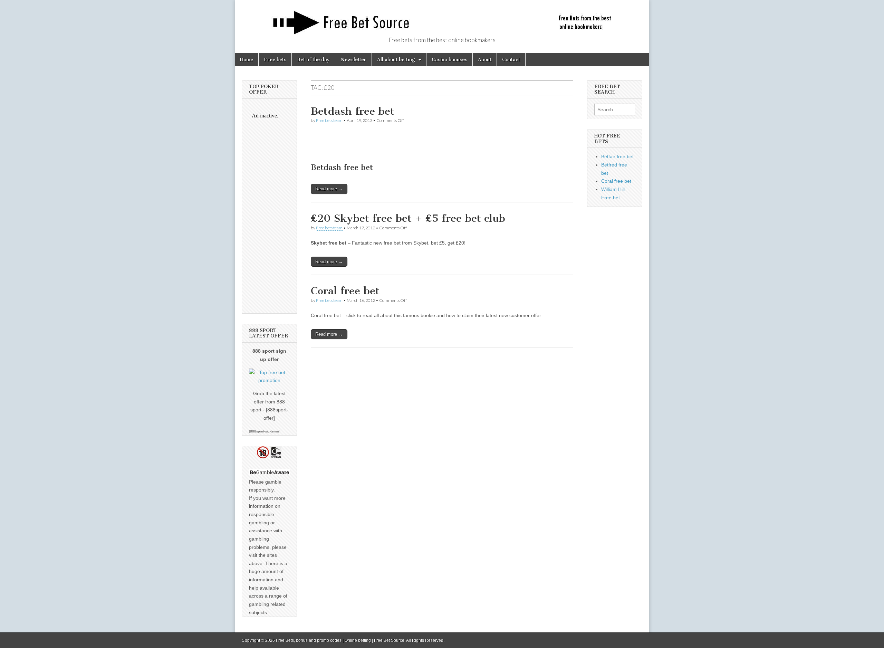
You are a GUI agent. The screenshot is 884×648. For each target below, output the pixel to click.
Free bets (275, 60)
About (484, 60)
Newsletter (353, 60)
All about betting (396, 60)
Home (246, 60)
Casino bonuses (449, 60)
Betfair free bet (617, 156)
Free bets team (329, 120)
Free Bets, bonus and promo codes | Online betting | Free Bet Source (340, 640)
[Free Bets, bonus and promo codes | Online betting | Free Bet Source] (442, 18)
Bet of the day (313, 60)
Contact (511, 60)
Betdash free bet (352, 111)
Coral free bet (345, 291)
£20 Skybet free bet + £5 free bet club (408, 218)
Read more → (329, 188)
